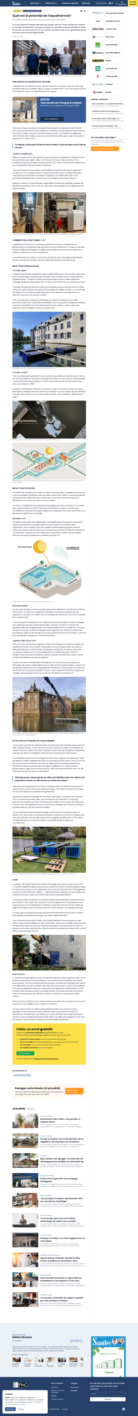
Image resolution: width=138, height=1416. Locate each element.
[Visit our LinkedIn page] (124, 1409)
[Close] (44, 1394)
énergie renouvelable (22, 1075)
